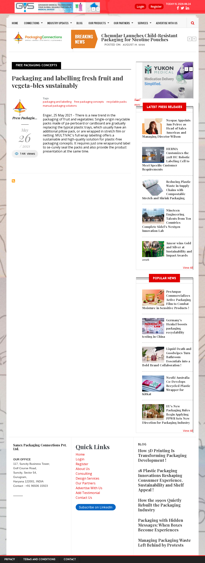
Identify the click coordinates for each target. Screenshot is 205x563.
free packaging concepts (89, 101)
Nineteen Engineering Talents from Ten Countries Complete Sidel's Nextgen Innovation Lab (166, 220)
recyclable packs (117, 101)
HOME (15, 23)
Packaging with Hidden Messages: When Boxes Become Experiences (160, 524)
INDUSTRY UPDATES (57, 23)
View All (188, 267)
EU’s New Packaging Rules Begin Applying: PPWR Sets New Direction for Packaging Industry (166, 414)
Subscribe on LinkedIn (95, 507)
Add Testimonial (88, 493)
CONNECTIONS (31, 23)
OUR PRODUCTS (97, 23)
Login (140, 6)
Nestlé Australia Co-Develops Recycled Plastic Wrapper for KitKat (166, 386)
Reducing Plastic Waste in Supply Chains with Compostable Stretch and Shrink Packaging (166, 190)
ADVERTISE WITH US (166, 23)
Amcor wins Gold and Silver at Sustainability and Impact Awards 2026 (167, 251)
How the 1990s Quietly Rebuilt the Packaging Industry (159, 504)
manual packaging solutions (60, 105)
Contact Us (84, 497)
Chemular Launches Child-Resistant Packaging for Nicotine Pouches (139, 37)
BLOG (79, 23)
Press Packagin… (24, 118)
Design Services (87, 478)
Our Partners (85, 483)
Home (80, 454)
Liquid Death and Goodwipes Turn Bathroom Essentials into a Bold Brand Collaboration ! (166, 357)
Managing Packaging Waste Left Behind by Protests (164, 542)
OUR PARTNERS (122, 23)
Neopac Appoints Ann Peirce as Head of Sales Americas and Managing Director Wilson (166, 128)
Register (156, 6)
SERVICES (143, 23)
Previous (93, 9)
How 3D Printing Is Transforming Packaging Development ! (162, 455)
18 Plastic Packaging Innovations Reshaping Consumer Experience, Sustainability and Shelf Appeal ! (161, 480)
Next (98, 9)
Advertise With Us (89, 488)
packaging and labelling (57, 101)
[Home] (38, 37)
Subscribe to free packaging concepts (13, 180)
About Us (83, 469)
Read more (137, 104)
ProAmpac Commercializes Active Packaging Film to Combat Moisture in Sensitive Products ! (166, 300)
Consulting (84, 473)
